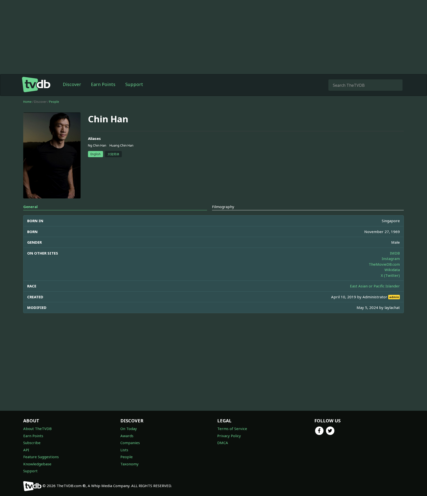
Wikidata (392, 269)
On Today (128, 428)
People (54, 102)
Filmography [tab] (223, 206)
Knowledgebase (37, 463)
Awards (126, 435)
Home (27, 102)
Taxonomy (129, 463)
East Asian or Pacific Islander (375, 285)
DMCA (222, 442)
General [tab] (30, 206)
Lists (124, 449)
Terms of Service (232, 428)
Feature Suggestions (41, 456)
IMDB (395, 253)
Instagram (391, 258)
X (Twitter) (390, 275)
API (26, 449)
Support (134, 84)
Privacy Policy (229, 435)
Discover (72, 84)
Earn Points (103, 84)
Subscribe (32, 442)
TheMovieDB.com (384, 264)
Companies (130, 442)
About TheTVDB (37, 428)
